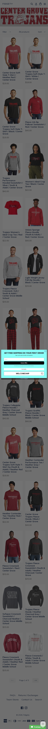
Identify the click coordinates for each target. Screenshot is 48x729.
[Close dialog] (45, 351)
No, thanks (24, 369)
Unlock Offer (24, 363)
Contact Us (38, 727)
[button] (24, 373)
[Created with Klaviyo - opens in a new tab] (24, 378)
